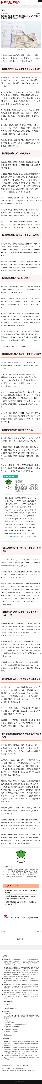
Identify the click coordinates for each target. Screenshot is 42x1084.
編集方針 (25, 1065)
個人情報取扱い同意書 (8, 1070)
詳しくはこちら (8, 1034)
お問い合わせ (31, 1070)
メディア (6, 5)
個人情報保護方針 (20, 1068)
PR (2, 10)
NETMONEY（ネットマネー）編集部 (25, 918)
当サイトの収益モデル (8, 1068)
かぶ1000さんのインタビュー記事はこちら (21, 536)
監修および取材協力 (20, 1070)
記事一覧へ (21, 939)
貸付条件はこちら (8, 1004)
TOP (2, 5)
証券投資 (12, 5)
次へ (38, 931)
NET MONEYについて (15, 1065)
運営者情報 (5, 1065)
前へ (4, 931)
